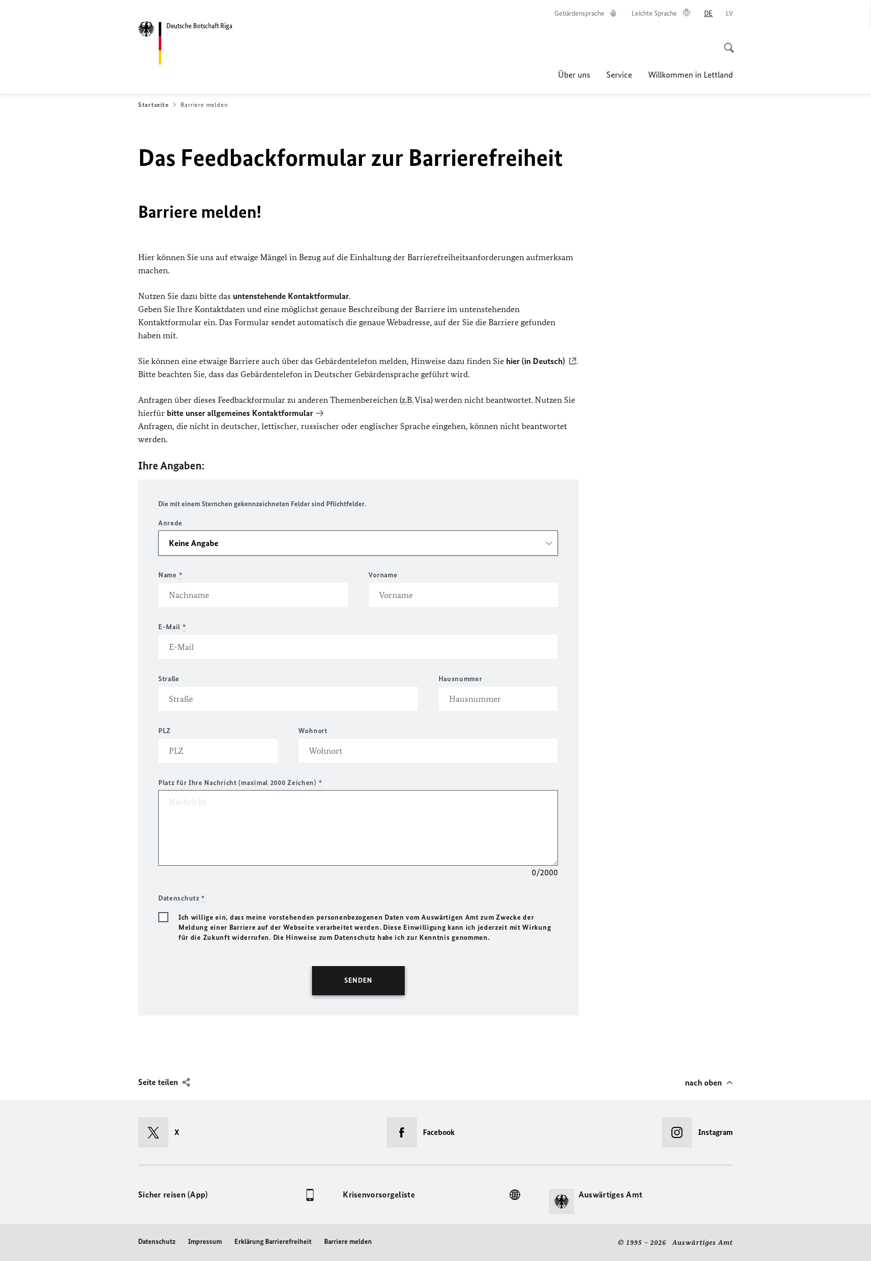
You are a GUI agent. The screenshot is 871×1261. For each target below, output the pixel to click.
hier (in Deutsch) (535, 361)
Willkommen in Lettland (690, 75)
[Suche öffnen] (726, 42)
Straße (168, 679)
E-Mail (172, 627)
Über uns (574, 75)
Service (619, 75)
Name (170, 575)
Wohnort (313, 731)
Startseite (153, 104)
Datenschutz (156, 1241)
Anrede (170, 523)
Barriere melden (348, 1241)
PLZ (164, 731)
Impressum (205, 1241)
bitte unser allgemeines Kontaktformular (240, 413)
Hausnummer (460, 679)
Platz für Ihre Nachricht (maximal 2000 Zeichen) (240, 782)
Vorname (382, 575)
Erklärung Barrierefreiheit (273, 1241)
